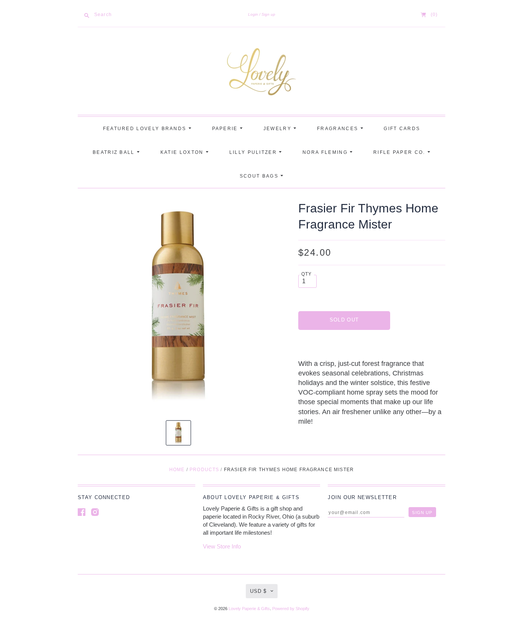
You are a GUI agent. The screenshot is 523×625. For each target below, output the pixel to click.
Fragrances (338, 128)
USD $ (258, 591)
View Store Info (222, 546)
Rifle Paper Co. (400, 152)
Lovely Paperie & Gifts (249, 608)
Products (204, 469)
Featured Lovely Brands (145, 128)
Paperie (226, 128)
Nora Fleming (326, 152)
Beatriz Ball (115, 152)
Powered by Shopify (290, 608)
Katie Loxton (183, 152)
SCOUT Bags (260, 176)
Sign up (268, 14)
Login (253, 14)
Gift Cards (402, 128)
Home (177, 469)
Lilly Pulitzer (254, 152)
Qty (306, 273)
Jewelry (278, 128)
